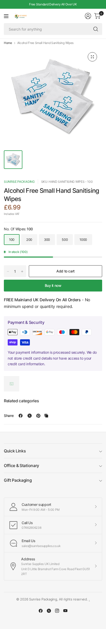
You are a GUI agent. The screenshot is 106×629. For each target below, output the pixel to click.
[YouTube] (65, 611)
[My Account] (88, 16)
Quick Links (15, 450)
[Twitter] (49, 611)
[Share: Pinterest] (38, 415)
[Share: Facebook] (20, 415)
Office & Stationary (21, 465)
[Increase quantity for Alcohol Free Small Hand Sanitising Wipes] (22, 271)
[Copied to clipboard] (46, 415)
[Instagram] (57, 611)
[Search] (95, 29)
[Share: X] (29, 415)
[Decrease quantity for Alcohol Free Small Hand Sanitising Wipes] (8, 271)
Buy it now (53, 285)
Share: (9, 415)
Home (8, 42)
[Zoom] (92, 56)
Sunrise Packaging (19, 182)
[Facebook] (41, 611)
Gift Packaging (18, 480)
